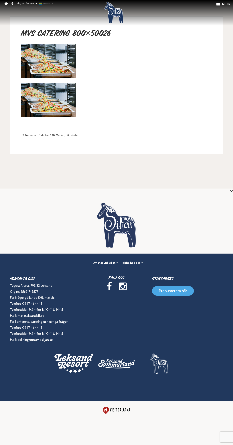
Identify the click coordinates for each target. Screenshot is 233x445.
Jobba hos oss (131, 262)
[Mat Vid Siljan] (159, 364)
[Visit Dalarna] (116, 410)
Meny (226, 4)
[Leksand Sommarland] (116, 364)
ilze (47, 135)
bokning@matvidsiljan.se (35, 340)
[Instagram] (123, 286)
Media (59, 135)
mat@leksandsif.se (30, 316)
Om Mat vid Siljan (104, 262)
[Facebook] (109, 286)
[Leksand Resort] (73, 364)
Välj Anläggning (26, 3)
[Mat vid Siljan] (113, 17)
